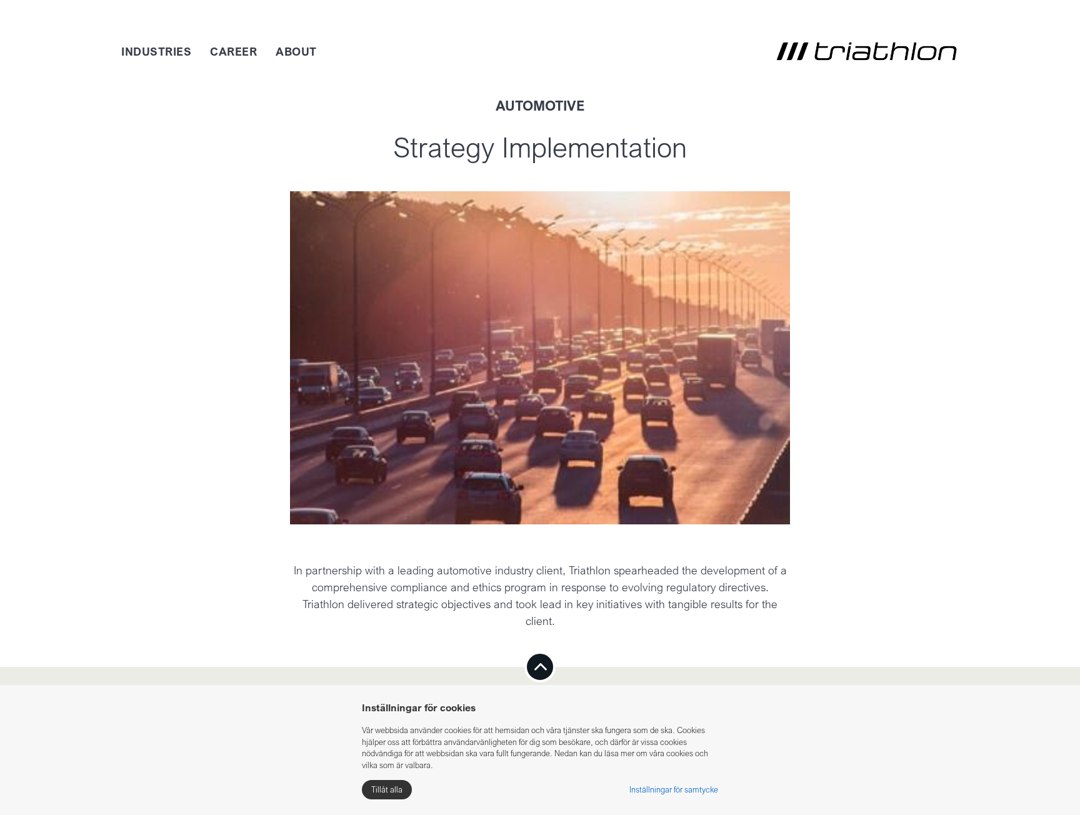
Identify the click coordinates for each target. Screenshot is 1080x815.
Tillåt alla (386, 789)
